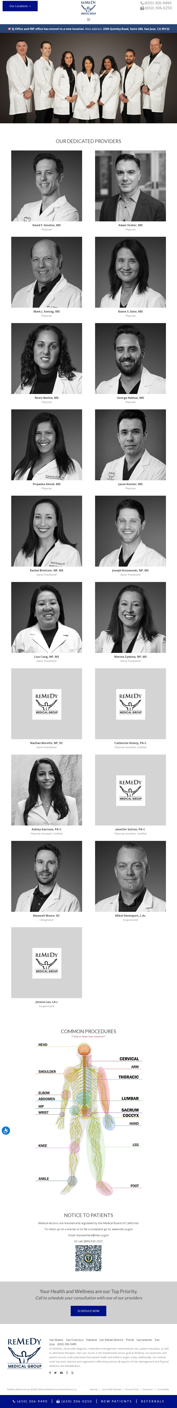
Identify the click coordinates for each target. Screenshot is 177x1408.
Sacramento (144, 1340)
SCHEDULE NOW (88, 1311)
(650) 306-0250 (76, 1401)
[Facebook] (51, 1373)
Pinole (130, 1340)
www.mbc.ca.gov (122, 1229)
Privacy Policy (132, 1389)
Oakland (91, 1340)
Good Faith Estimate (112, 1389)
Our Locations (19, 6)
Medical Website (46, 1389)
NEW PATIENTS (116, 1401)
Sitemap (94, 1389)
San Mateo (56, 1340)
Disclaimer (148, 1389)
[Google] (68, 1373)
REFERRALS (152, 1401)
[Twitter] (56, 1373)
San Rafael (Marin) (111, 1340)
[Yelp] (73, 1373)
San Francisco (74, 1340)
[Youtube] (62, 1373)
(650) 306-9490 (158, 2)
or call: (79, 1241)
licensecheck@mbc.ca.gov (92, 1235)
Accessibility (163, 1389)
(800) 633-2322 (93, 1241)
